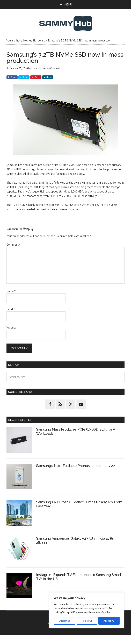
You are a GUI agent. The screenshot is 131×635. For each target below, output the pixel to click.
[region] (86, 610)
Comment (13, 244)
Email (10, 309)
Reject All (87, 620)
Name (11, 291)
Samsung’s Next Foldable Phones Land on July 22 (75, 466)
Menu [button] (68, 4)
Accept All (109, 620)
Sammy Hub (65, 23)
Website (11, 327)
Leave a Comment (51, 68)
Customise (64, 620)
